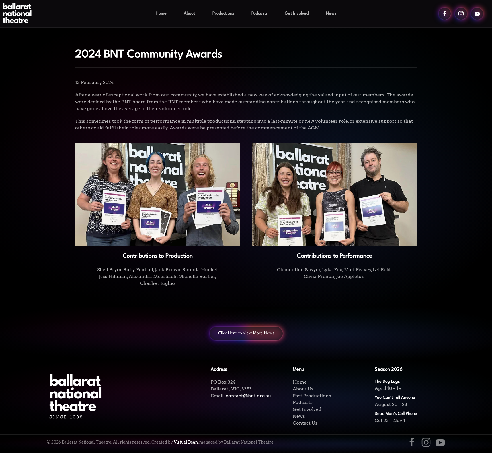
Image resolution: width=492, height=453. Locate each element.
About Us (303, 389)
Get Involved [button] (297, 13)
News (331, 13)
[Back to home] (21, 13)
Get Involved (307, 409)
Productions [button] (223, 13)
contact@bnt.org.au (248, 395)
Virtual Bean (186, 442)
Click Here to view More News (246, 333)
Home (161, 13)
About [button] (189, 13)
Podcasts (259, 13)
